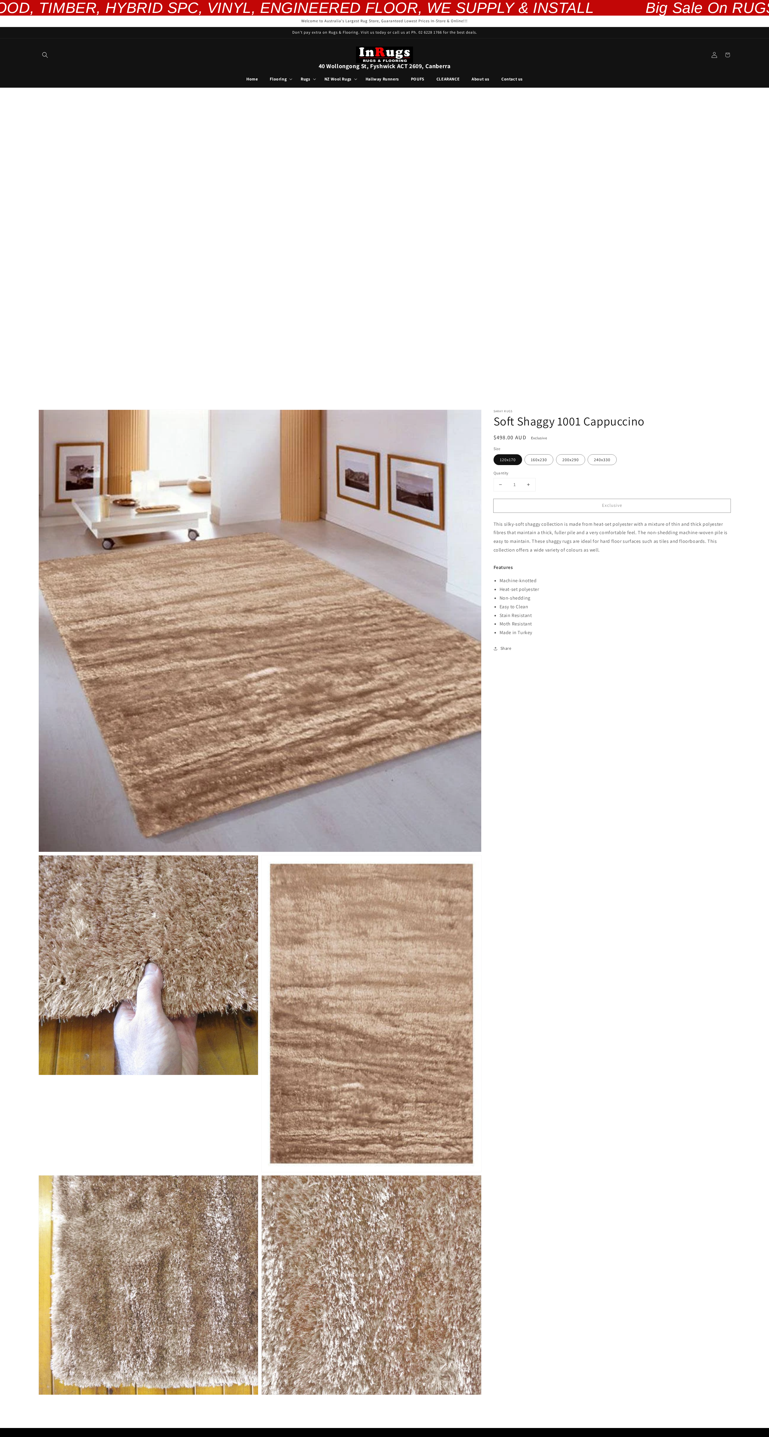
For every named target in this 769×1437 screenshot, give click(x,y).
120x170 (508, 459)
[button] (45, 55)
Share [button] (506, 648)
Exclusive (612, 505)
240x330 (602, 459)
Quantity (501, 473)
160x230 (539, 459)
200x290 (570, 459)
